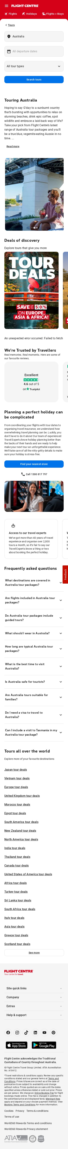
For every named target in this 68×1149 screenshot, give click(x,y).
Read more (13, 146)
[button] (34, 952)
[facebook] (8, 1032)
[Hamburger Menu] (6, 5)
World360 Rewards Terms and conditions (28, 1123)
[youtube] (44, 1032)
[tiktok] (26, 1032)
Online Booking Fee (44, 1093)
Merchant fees (53, 1099)
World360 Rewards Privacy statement (26, 1129)
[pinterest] (53, 1032)
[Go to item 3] (36, 227)
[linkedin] (35, 1032)
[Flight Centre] (25, 5)
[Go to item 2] (33, 227)
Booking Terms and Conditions (20, 1104)
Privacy (20, 1110)
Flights (13, 13)
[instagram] (17, 1032)
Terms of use (11, 1116)
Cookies (8, 1110)
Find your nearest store (34, 464)
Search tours (33, 79)
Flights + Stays (55, 13)
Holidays (31, 13)
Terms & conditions (37, 1110)
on (24, 389)
